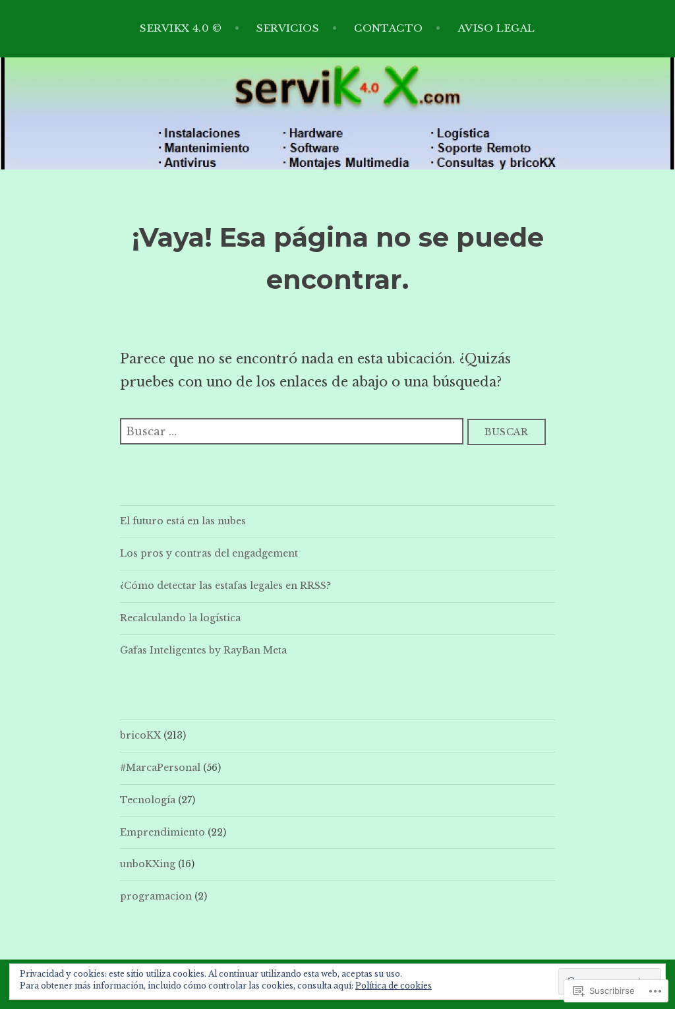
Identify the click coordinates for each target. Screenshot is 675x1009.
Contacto (388, 28)
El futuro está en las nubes (183, 521)
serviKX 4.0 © (180, 28)
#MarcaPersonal (160, 768)
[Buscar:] (293, 431)
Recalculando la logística (180, 618)
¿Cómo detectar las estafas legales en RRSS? (225, 586)
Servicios (287, 28)
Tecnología (147, 800)
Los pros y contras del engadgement (209, 553)
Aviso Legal (496, 28)
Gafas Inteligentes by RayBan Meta (203, 650)
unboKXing (147, 864)
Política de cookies (393, 986)
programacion (156, 896)
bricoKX (140, 735)
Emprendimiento (162, 832)
